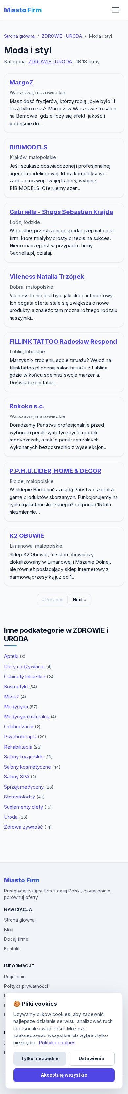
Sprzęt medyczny (28, 787)
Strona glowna (19, 920)
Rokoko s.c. (27, 406)
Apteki (14, 656)
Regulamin (15, 976)
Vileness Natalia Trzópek (47, 276)
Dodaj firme (16, 939)
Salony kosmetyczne (32, 767)
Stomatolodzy (24, 797)
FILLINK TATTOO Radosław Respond (63, 341)
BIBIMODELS (28, 147)
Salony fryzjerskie (28, 756)
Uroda (15, 817)
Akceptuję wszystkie (64, 1075)
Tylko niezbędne (40, 1058)
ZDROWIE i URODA (62, 36)
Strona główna (19, 36)
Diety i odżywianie (28, 666)
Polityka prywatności (26, 986)
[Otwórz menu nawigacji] (115, 10)
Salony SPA (20, 776)
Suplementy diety (28, 807)
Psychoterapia (25, 736)
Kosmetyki (20, 686)
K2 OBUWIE (27, 535)
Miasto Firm (23, 10)
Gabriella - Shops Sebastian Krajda (61, 212)
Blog (8, 929)
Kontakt (12, 948)
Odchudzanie (22, 727)
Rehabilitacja (23, 747)
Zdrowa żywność (28, 827)
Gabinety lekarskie (29, 676)
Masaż (15, 696)
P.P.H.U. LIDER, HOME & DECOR (55, 471)
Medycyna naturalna (30, 716)
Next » (80, 599)
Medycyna (20, 706)
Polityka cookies (57, 1042)
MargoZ (21, 82)
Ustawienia (91, 1058)
